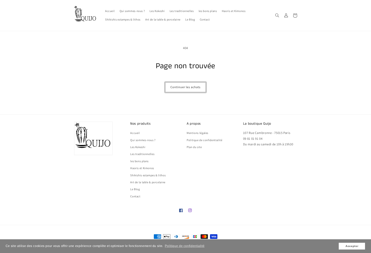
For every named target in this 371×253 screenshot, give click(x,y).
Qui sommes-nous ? (143, 140)
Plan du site (194, 147)
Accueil (135, 133)
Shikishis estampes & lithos (148, 175)
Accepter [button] (351, 246)
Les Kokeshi (137, 147)
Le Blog (135, 189)
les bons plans (139, 161)
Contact (135, 196)
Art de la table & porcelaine (147, 182)
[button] (277, 15)
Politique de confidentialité (204, 140)
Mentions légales (197, 133)
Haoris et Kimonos (142, 168)
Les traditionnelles (142, 154)
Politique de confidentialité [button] (185, 246)
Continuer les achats (185, 87)
